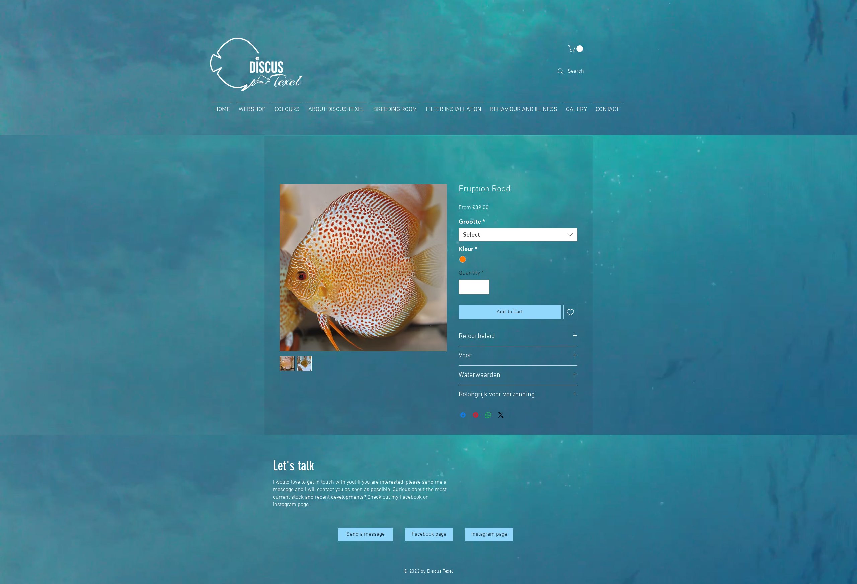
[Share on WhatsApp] (488, 415)
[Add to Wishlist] (570, 312)
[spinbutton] (474, 287)
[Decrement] (465, 287)
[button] (576, 48)
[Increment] (483, 287)
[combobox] (518, 234)
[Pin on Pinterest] (476, 415)
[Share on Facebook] (463, 415)
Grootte (472, 221)
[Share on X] (501, 415)
